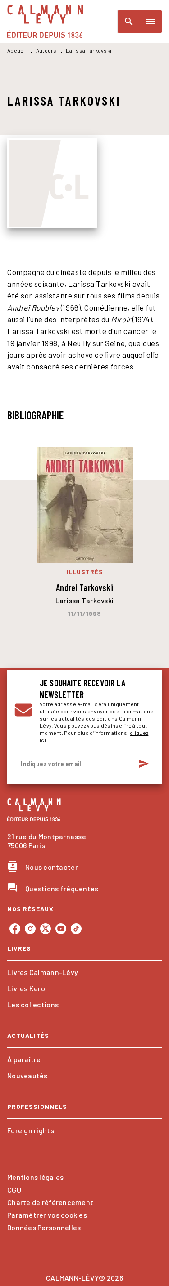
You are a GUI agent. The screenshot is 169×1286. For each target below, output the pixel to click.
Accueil (17, 50)
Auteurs (46, 50)
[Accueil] (45, 21)
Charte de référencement (50, 1202)
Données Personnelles (44, 1227)
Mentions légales (35, 1177)
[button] (84, 972)
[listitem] (15, 928)
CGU (14, 1189)
